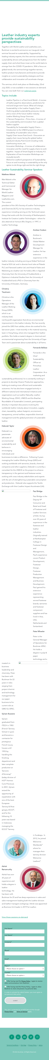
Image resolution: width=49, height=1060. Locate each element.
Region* (7, 966)
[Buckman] (12, 6)
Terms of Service (22, 1012)
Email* (7, 959)
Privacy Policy (25, 981)
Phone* (7, 950)
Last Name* (8, 935)
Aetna (40, 1045)
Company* (8, 942)
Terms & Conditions (12, 1045)
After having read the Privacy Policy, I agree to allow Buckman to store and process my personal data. (23, 988)
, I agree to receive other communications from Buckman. (23, 982)
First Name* (8, 928)
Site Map (23, 1045)
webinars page (30, 91)
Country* (7, 972)
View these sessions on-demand (15, 917)
